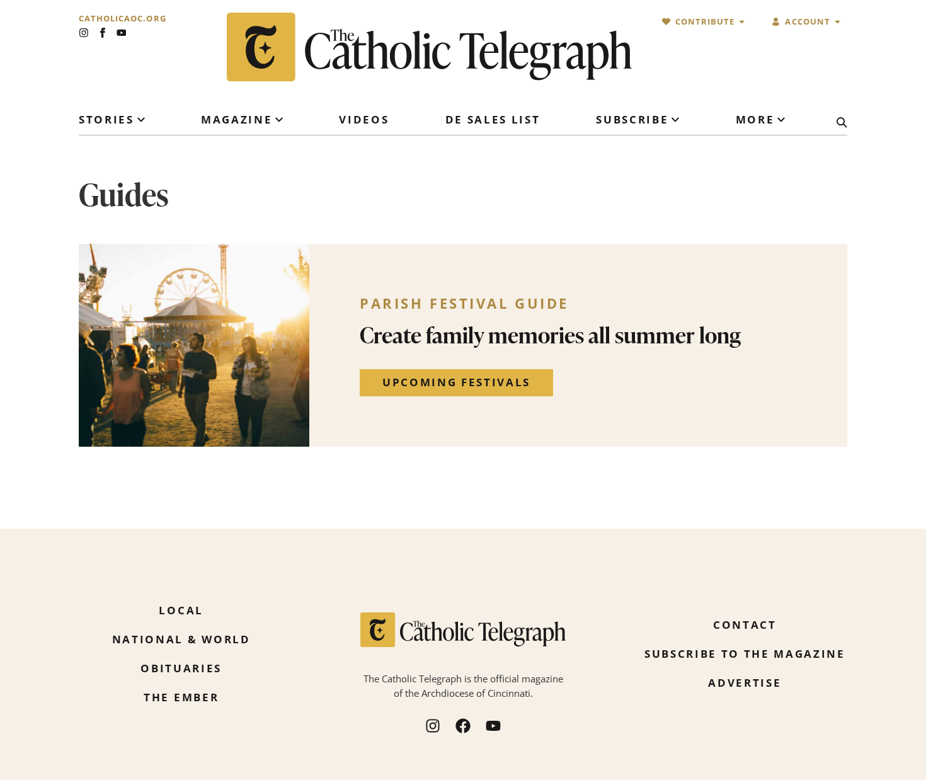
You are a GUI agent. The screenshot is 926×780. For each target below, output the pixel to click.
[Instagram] (84, 33)
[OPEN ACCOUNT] (837, 22)
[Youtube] (122, 33)
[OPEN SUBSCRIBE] (675, 120)
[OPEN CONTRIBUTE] (742, 22)
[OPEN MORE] (781, 120)
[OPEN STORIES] (141, 120)
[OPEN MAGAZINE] (279, 120)
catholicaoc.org (122, 19)
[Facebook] (463, 725)
